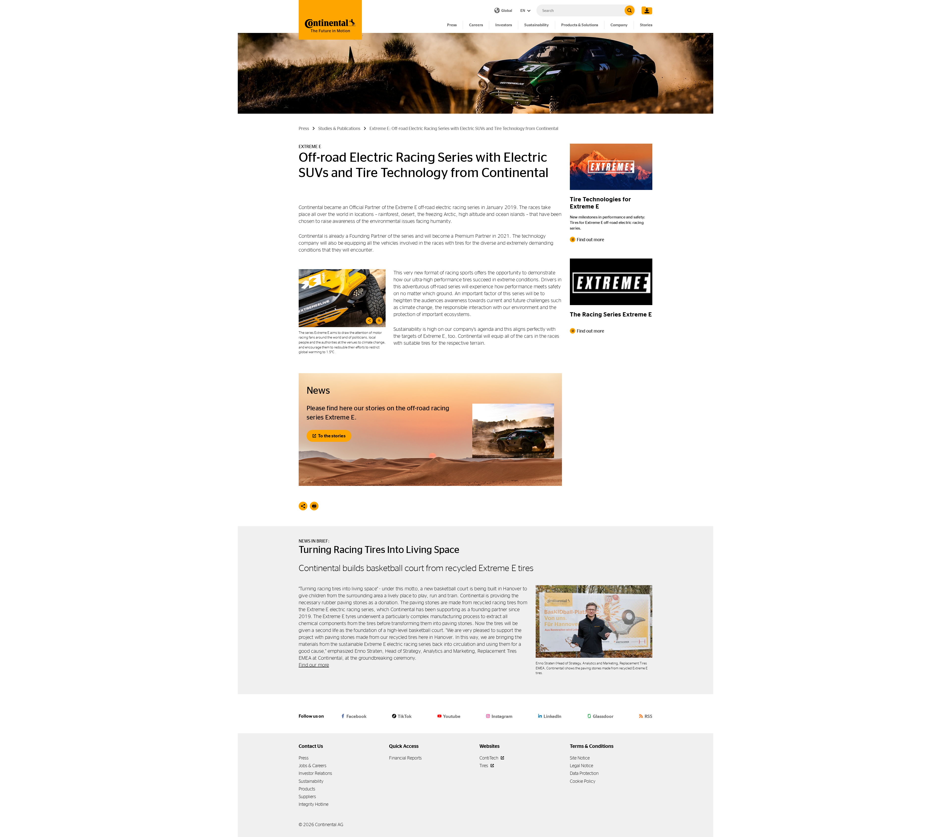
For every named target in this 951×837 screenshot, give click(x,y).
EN (523, 10)
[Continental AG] (330, 20)
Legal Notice (581, 765)
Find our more (314, 664)
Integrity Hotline (313, 804)
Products (307, 788)
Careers (476, 25)
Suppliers (307, 796)
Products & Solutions (579, 25)
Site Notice (580, 758)
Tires (484, 765)
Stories (646, 25)
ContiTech (489, 758)
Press (452, 25)
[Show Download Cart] (645, 10)
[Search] (629, 10)
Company (619, 25)
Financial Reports (405, 758)
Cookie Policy (582, 781)
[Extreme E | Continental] (342, 298)
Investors (503, 25)
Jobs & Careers (312, 765)
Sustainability (536, 25)
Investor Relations (315, 773)
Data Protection (584, 773)
